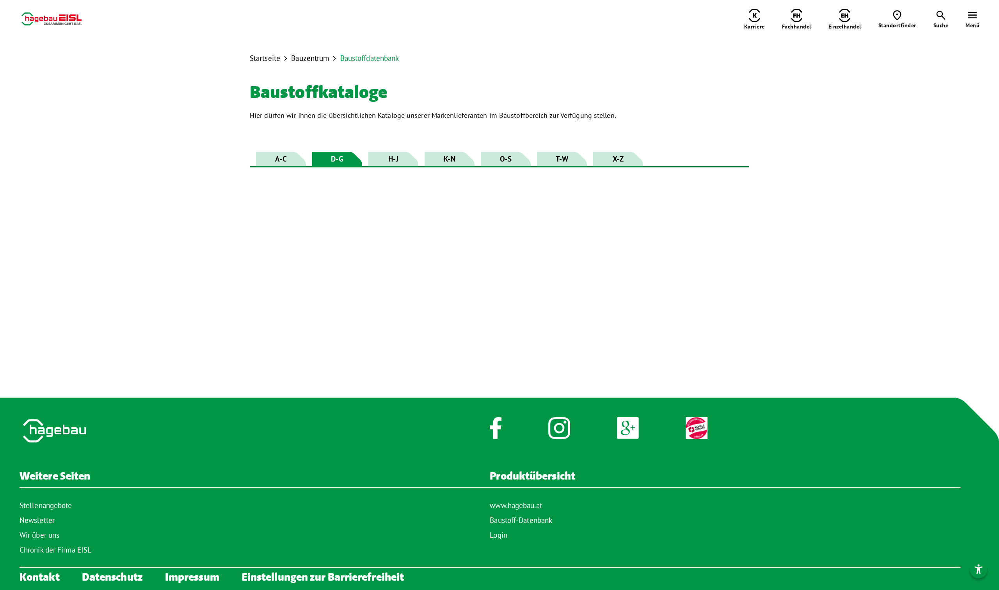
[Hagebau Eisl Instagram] (559, 432)
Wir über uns (39, 535)
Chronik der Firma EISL (55, 549)
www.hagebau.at (516, 505)
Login (498, 535)
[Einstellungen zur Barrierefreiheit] (978, 569)
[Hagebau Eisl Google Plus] (628, 432)
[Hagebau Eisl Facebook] (495, 432)
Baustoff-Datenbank (521, 520)
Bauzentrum (310, 58)
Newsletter (37, 520)
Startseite (265, 58)
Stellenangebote (46, 505)
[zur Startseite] (52, 20)
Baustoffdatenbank (369, 58)
